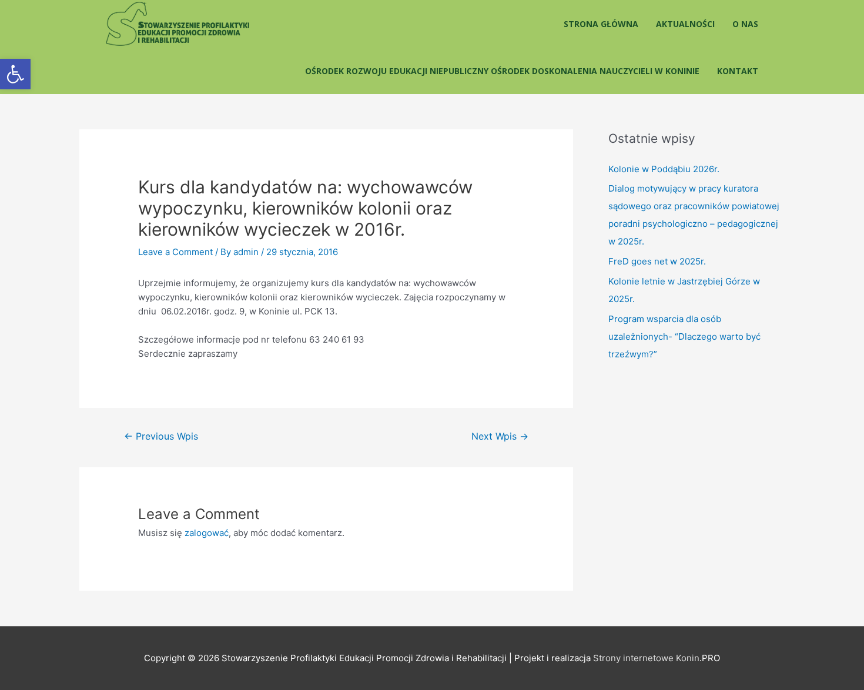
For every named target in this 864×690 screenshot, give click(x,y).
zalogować (207, 532)
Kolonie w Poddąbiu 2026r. (663, 169)
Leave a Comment (175, 251)
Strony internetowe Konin (646, 658)
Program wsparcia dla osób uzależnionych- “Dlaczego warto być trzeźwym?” (684, 336)
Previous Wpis (161, 436)
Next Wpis (499, 436)
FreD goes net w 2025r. (657, 261)
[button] (15, 74)
